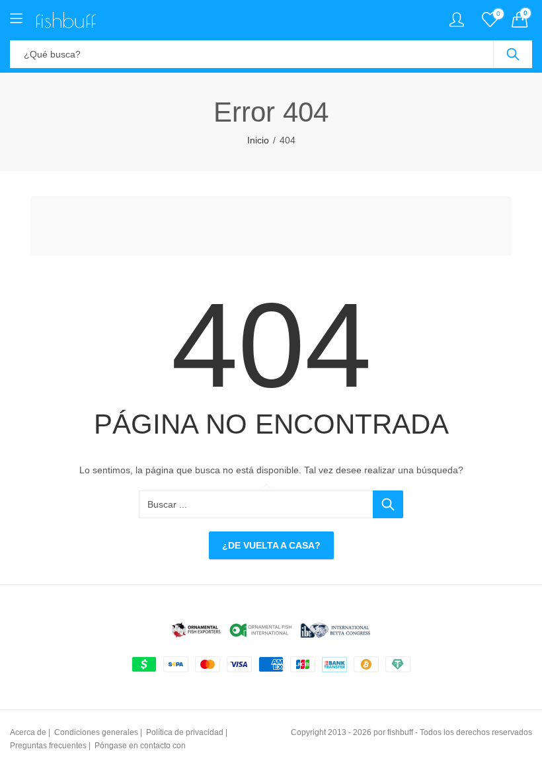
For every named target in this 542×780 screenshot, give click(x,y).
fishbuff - (402, 732)
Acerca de (28, 732)
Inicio (258, 140)
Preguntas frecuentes (48, 745)
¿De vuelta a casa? (271, 545)
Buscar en (513, 54)
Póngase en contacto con (140, 745)
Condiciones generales (96, 732)
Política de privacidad (184, 732)
